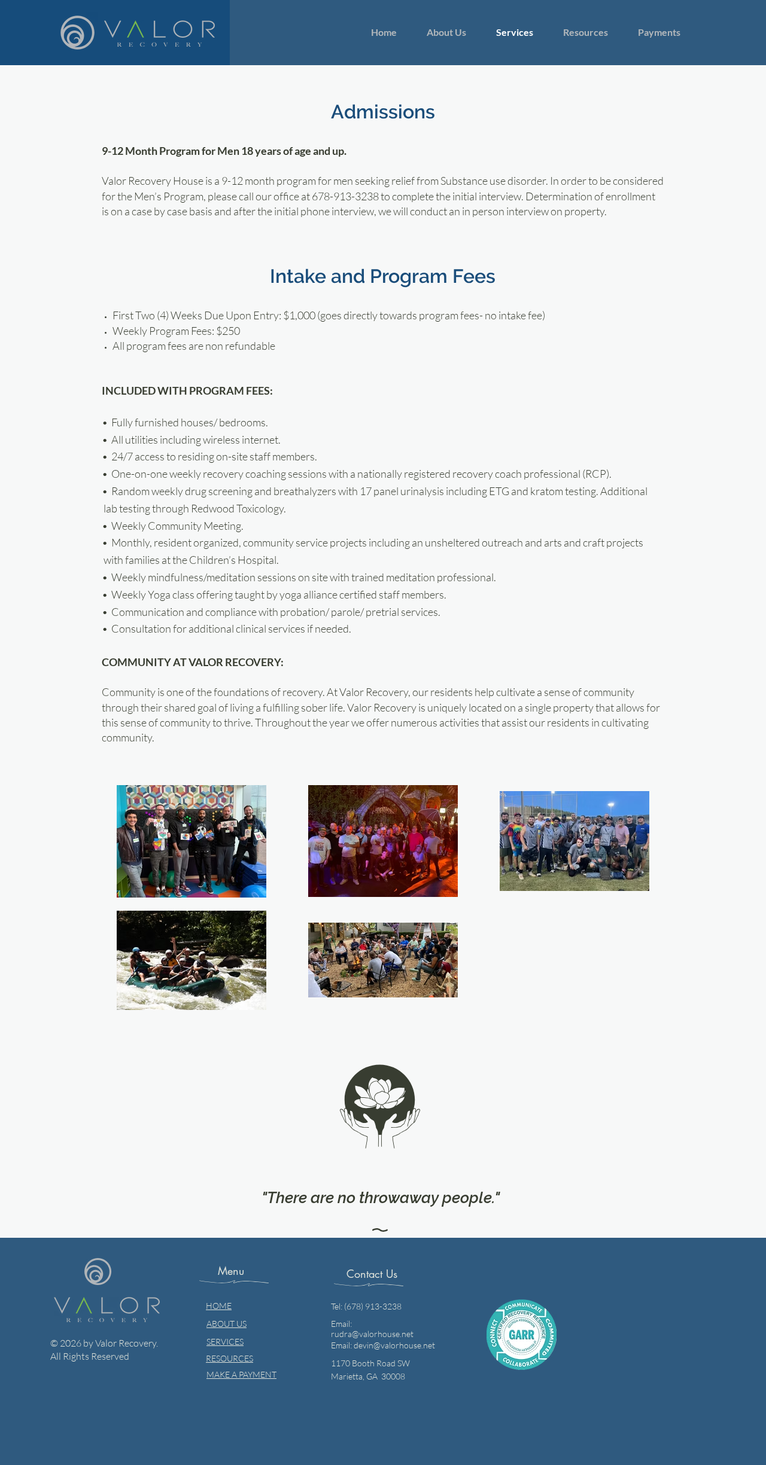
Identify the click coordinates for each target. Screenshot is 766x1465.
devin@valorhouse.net (394, 1345)
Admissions (383, 111)
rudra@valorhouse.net (372, 1334)
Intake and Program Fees (383, 276)
